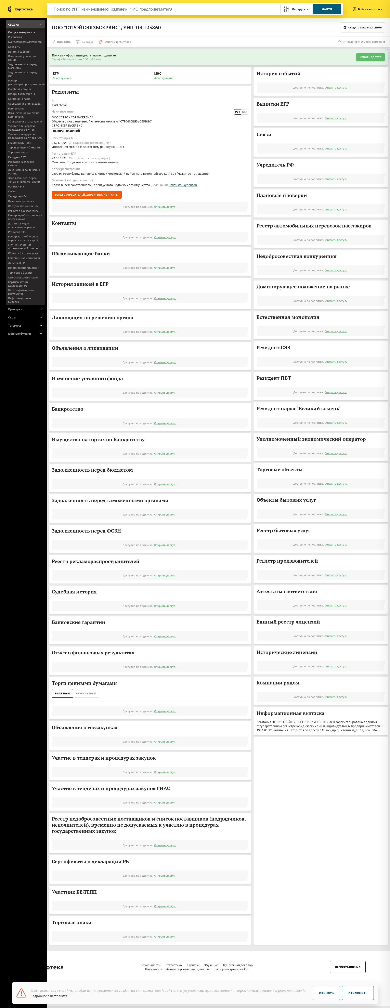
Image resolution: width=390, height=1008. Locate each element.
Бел (244, 112)
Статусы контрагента (21, 32)
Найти (327, 9)
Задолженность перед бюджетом (22, 66)
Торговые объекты (20, 272)
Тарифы (193, 965)
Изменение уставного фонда (22, 58)
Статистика (174, 965)
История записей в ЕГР (22, 94)
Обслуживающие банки (23, 206)
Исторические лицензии (23, 268)
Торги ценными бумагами (25, 147)
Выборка (87, 42)
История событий (19, 51)
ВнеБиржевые (86, 693)
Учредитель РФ (17, 196)
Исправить (64, 41)
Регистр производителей (24, 211)
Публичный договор (238, 965)
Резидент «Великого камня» (21, 163)
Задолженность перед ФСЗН (22, 74)
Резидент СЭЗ (17, 232)
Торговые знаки (18, 152)
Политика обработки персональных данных (177, 969)
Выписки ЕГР (16, 186)
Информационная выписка (19, 300)
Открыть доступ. (165, 206)
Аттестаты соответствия (23, 277)
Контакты (14, 47)
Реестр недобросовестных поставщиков (25, 217)
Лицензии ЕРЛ (17, 263)
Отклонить (357, 993)
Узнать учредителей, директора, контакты (86, 195)
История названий (66, 131)
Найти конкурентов (183, 185)
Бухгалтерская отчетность (25, 42)
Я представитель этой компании (364, 41)
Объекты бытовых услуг (23, 253)
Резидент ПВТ (17, 157)
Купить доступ (370, 57)
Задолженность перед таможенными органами (24, 179)
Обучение (211, 965)
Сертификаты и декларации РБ (18, 283)
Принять (326, 993)
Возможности (150, 965)
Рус (237, 112)
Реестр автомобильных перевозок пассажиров (23, 238)
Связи (12, 191)
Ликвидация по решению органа (24, 171)
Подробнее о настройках (48, 996)
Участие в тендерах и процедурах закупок (21, 127)
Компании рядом (19, 99)
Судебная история (20, 89)
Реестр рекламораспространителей (26, 82)
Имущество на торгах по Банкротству (24, 114)
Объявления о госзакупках (25, 121)
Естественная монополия (24, 258)
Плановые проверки (21, 201)
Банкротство (16, 108)
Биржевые (62, 693)
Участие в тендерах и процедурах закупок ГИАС (25, 136)
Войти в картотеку (370, 9)
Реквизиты (15, 37)
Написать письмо (348, 967)
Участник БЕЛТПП (19, 142)
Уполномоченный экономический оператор (24, 246)
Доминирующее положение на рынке (21, 225)
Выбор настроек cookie (231, 969)
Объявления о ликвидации (25, 103)
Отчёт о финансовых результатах (21, 292)
